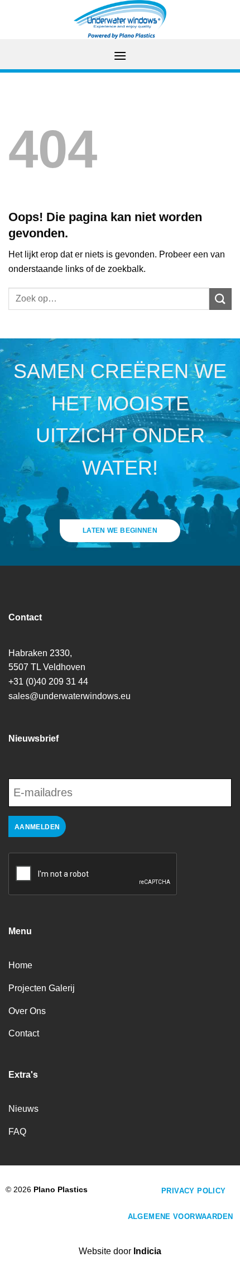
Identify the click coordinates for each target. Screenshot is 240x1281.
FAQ (17, 1131)
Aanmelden (37, 827)
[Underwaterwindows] (120, 19)
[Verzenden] (220, 299)
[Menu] (120, 55)
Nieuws (23, 1108)
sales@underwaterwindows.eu (69, 696)
